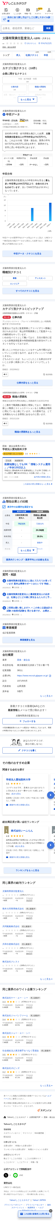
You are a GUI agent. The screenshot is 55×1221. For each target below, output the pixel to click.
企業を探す (6, 13)
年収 (47, 54)
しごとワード (22, 1162)
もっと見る (45, 696)
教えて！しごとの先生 (13, 1158)
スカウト (38, 13)
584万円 (29, 954)
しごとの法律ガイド (33, 1158)
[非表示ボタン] (50, 1211)
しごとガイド (9, 1162)
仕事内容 (17, 317)
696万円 (29, 918)
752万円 (29, 900)
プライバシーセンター (35, 1205)
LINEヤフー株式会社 (12, 1187)
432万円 (29, 1060)
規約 (49, 1205)
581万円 (29, 971)
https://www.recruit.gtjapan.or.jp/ (32, 675)
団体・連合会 (23, 660)
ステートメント (17, 1208)
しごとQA (17, 13)
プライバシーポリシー (13, 1205)
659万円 (29, 936)
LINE (21, 1175)
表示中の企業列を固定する (20, 507)
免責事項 (31, 1208)
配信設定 (7, 1137)
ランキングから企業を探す (15, 1149)
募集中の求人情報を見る (19, 805)
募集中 (40, 543)
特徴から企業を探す (23, 1146)
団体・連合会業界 (9, 47)
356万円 (29, 1077)
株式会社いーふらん (22, 830)
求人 (18, 55)
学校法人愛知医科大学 (14, 449)
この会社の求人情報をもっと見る (36, 484)
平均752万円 (46, 43)
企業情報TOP (34, 1117)
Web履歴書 (39, 1133)
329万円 (29, 1007)
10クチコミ (32, 43)
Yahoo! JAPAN (39, 1200)
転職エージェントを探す (38, 1149)
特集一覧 (28, 13)
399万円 (29, 1025)
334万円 (29, 1042)
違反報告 (49, 374)
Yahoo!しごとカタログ (16, 1117)
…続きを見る (15, 794)
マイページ (49, 13)
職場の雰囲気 (19, 396)
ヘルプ (41, 1208)
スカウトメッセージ (12, 1133)
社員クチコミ (32, 54)
